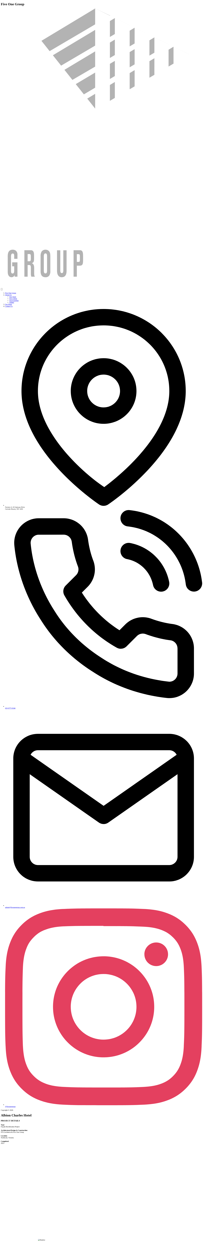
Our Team (12, 297)
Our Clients (13, 299)
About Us (8, 295)
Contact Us (9, 306)
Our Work (8, 304)
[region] (101, 1195)
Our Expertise (14, 300)
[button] (101, 1232)
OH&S (11, 302)
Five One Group (10, 293)
